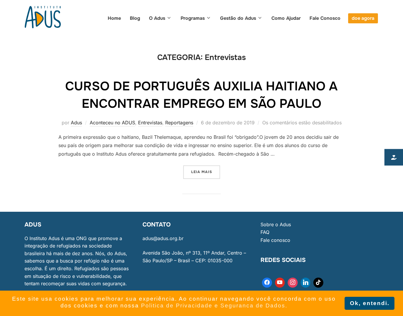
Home (114, 18)
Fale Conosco (324, 18)
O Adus (157, 18)
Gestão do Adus (238, 18)
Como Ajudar (286, 18)
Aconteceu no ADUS (112, 123)
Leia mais (205, 169)
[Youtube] (279, 282)
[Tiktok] (318, 282)
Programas (193, 18)
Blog (135, 18)
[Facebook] (267, 282)
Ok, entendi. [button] (369, 303)
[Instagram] (292, 282)
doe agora (363, 18)
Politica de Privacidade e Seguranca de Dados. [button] (214, 305)
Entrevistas (150, 123)
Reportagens (179, 123)
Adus (76, 123)
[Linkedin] (305, 282)
